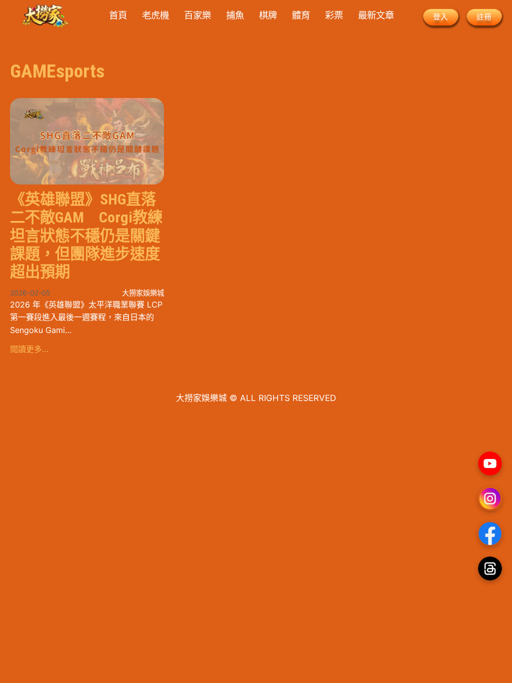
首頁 (118, 15)
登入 (440, 17)
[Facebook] (490, 534)
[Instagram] (490, 498)
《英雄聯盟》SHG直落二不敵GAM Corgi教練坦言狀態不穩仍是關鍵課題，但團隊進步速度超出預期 (86, 235)
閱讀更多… (29, 349)
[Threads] (490, 568)
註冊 (484, 17)
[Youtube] (490, 464)
